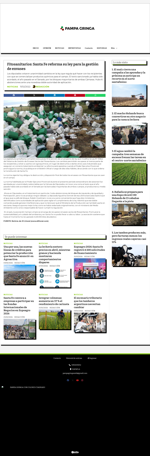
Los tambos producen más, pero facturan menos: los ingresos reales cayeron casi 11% (129, 237)
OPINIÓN (47, 48)
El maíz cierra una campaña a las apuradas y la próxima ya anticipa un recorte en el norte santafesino (128, 75)
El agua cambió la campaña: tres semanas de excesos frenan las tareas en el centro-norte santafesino (129, 156)
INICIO (36, 48)
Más (113, 48)
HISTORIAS (102, 48)
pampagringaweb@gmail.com (75, 373)
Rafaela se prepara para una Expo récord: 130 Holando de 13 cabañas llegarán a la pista (127, 196)
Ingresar (93, 358)
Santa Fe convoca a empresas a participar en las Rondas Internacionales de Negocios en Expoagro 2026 (19, 305)
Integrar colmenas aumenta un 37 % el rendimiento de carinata (54, 301)
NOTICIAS (59, 48)
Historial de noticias (74, 358)
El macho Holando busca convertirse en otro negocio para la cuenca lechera (129, 116)
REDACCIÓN (42, 86)
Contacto (89, 48)
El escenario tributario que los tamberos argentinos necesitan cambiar (88, 302)
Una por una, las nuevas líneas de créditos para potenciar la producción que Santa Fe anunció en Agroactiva (19, 253)
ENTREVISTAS (74, 48)
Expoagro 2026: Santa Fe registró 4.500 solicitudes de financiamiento (89, 249)
